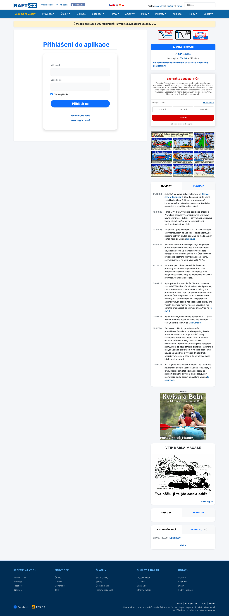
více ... (183, 545)
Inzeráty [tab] (199, 185)
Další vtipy (205, 501)
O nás (212, 603)
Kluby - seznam (185, 590)
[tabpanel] (183, 288)
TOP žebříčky (184, 54)
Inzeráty (159, 13)
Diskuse (81, 13)
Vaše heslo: (56, 80)
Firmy (114, 13)
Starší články (102, 577)
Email (179, 603)
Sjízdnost (97, 13)
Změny (129, 13)
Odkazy (207, 13)
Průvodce (47, 13)
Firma (179, 6)
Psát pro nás (191, 603)
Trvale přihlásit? (62, 94)
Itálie (57, 590)
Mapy (144, 13)
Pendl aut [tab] (199, 529)
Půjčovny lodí (143, 577)
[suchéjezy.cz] (183, 31)
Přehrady (18, 581)
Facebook (23, 607)
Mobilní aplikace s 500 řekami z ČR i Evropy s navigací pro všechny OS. (116, 23)
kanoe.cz (190, 239)
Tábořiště (18, 585)
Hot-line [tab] (199, 512)
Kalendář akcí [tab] (166, 529)
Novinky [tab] (166, 185)
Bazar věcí (142, 585)
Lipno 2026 (175, 538)
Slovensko (60, 585)
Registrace (48, 4)
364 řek (183, 58)
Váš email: (56, 65)
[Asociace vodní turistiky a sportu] (200, 31)
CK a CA (141, 581)
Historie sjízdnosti (104, 590)
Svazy (181, 585)
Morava (58, 581)
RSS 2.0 (40, 607)
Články (64, 13)
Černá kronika (102, 585)
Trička (203, 603)
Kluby (192, 13)
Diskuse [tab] (166, 512)
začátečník (159, 6)
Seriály (99, 581)
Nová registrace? (80, 120)
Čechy (58, 577)
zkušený (171, 6)
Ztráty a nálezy (144, 590)
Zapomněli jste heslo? (80, 115)
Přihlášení (63, 4)
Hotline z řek (20, 577)
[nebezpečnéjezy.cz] (165, 31)
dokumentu (196, 322)
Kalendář (177, 13)
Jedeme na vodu (24, 13)
